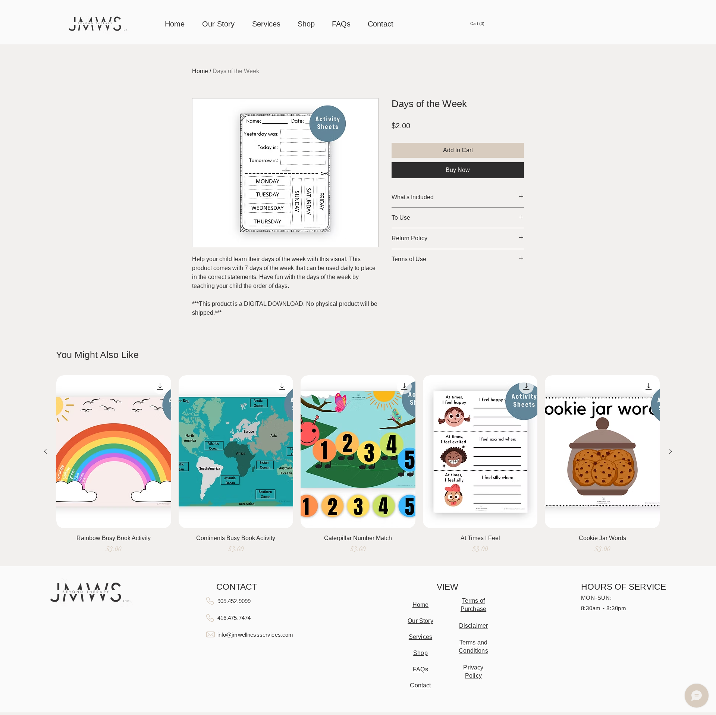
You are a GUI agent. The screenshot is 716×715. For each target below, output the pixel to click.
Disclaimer (473, 626)
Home (200, 71)
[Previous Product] (45, 451)
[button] (475, 23)
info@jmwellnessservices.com (255, 634)
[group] (358, 468)
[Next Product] (670, 451)
